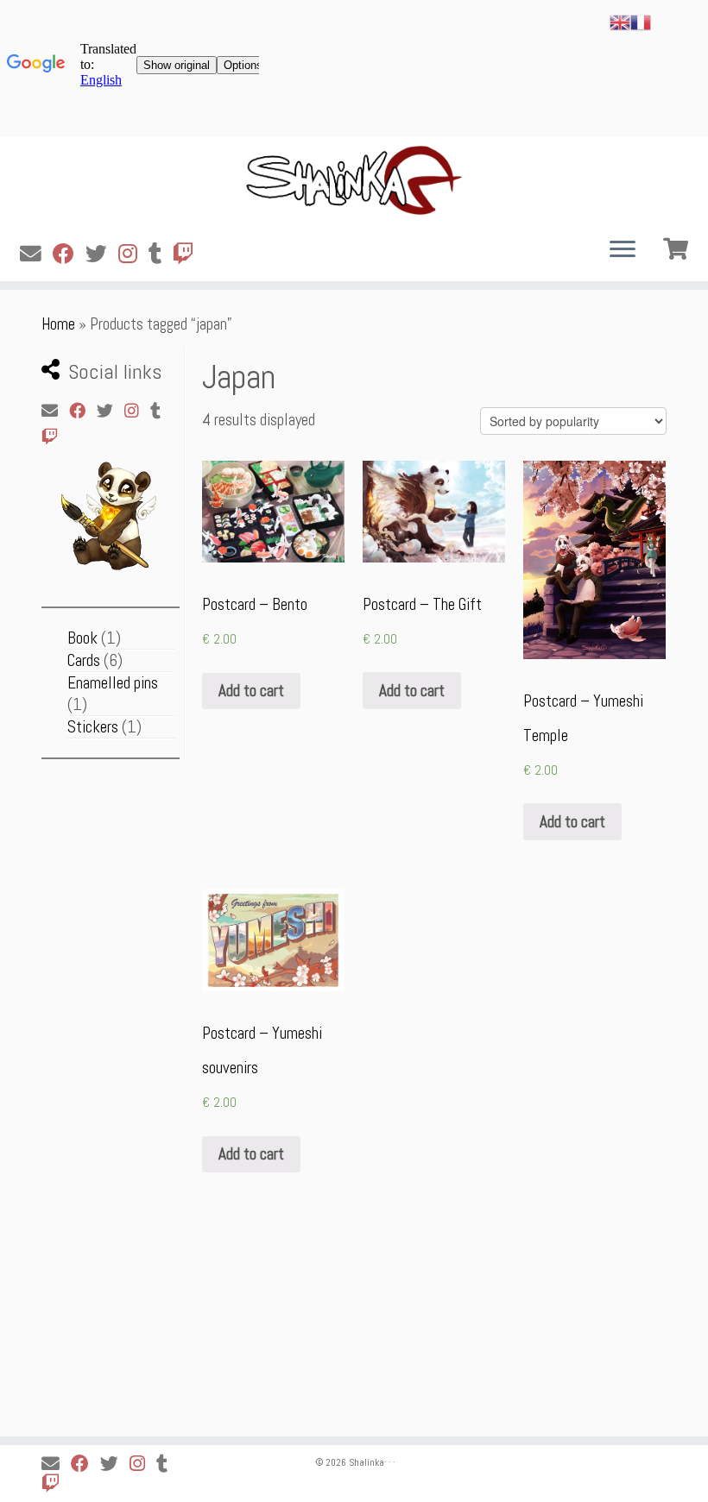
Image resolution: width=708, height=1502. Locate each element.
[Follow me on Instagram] (133, 254)
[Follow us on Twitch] (189, 254)
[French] (640, 21)
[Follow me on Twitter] (101, 254)
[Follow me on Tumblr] (161, 254)
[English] (620, 21)
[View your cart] (677, 246)
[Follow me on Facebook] (69, 254)
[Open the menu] (622, 250)
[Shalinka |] (354, 180)
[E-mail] (36, 254)
